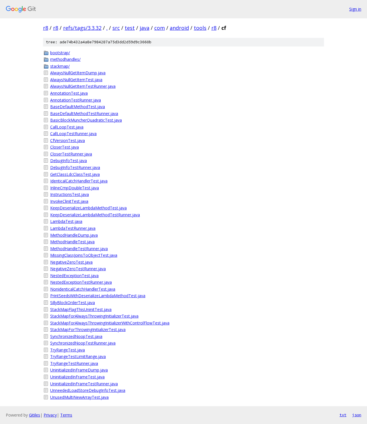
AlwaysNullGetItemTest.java (76, 79)
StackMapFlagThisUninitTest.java (81, 309)
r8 (45, 27)
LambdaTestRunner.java (72, 228)
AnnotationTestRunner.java (75, 100)
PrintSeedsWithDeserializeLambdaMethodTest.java (97, 295)
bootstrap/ (60, 52)
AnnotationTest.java (69, 93)
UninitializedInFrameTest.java (77, 377)
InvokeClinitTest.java (69, 201)
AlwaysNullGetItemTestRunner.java (83, 86)
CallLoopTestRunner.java (73, 133)
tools (200, 27)
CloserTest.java (64, 147)
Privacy (50, 415)
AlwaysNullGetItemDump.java (78, 72)
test (130, 27)
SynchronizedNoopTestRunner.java (83, 343)
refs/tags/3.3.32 (82, 27)
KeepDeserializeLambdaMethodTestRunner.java (95, 214)
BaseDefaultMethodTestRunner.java (84, 113)
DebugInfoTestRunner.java (75, 167)
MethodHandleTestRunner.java (79, 248)
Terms (66, 415)
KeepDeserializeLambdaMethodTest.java (88, 208)
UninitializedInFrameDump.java (79, 370)
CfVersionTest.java (67, 140)
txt (342, 414)
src (116, 27)
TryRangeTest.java (67, 350)
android (179, 27)
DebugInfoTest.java (68, 160)
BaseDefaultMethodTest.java (77, 106)
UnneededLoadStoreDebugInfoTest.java (87, 390)
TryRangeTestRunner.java (74, 363)
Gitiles (34, 415)
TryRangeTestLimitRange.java (78, 356)
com (159, 27)
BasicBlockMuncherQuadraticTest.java (86, 120)
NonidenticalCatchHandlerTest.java (82, 289)
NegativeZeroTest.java (71, 262)
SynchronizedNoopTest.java (76, 336)
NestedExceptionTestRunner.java (81, 282)
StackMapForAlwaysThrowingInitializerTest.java (94, 316)
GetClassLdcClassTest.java (75, 174)
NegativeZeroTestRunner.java (78, 268)
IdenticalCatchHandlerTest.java (79, 181)
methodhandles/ (65, 59)
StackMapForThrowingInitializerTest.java (88, 329)
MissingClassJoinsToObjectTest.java (83, 255)
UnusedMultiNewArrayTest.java (79, 397)
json (356, 414)
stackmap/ (60, 66)
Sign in (355, 9)
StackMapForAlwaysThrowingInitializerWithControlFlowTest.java (109, 323)
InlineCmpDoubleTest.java (74, 187)
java (144, 27)
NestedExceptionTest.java (74, 275)
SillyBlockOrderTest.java (72, 302)
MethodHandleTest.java (72, 241)
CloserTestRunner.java (71, 154)
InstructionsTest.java (69, 194)
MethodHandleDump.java (74, 235)
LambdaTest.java (66, 221)
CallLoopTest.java (66, 127)
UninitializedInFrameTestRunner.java (84, 383)
